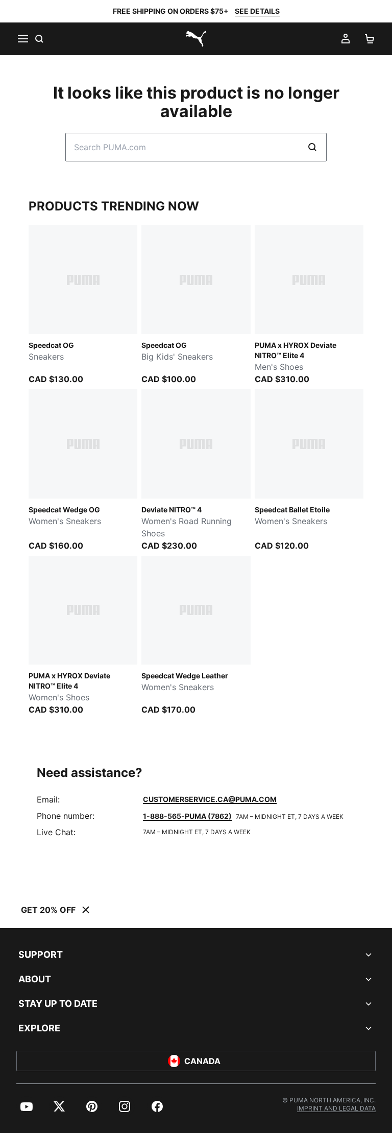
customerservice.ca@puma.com (210, 799)
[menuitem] (26, 1106)
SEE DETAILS (257, 11)
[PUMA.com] (196, 39)
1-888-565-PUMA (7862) (187, 816)
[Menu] (22, 39)
